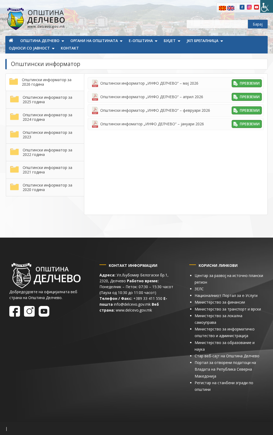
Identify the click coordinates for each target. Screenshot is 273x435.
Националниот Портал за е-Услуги (226, 295)
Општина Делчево (39, 40)
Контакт (70, 48)
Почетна (11, 41)
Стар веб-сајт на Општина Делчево (227, 355)
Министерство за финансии (220, 302)
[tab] (44, 82)
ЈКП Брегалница (202, 40)
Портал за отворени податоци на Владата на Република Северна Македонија (225, 369)
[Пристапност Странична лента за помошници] (266, 6)
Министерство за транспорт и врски (228, 309)
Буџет (170, 40)
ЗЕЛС (199, 288)
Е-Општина (141, 40)
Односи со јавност (29, 48)
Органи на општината (94, 40)
